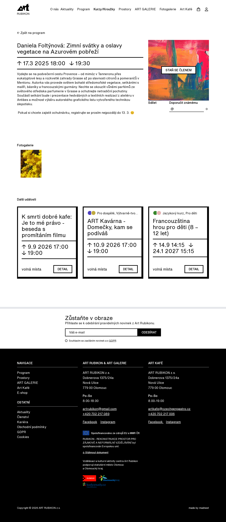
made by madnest (199, 508)
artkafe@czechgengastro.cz (169, 408)
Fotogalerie (168, 9)
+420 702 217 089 (96, 413)
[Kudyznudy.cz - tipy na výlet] (94, 485)
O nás (54, 9)
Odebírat (149, 332)
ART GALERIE (145, 9)
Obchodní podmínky (31, 427)
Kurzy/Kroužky (104, 9)
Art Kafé (186, 9)
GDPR (112, 340)
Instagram (107, 421)
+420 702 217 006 (161, 413)
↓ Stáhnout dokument (95, 452)
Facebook (90, 421)
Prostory (125, 9)
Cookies (23, 436)
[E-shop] (198, 9)
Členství (23, 417)
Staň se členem (179, 70)
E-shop (22, 392)
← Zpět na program (31, 32)
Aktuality (66, 9)
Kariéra (22, 422)
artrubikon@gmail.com (100, 408)
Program (83, 9)
